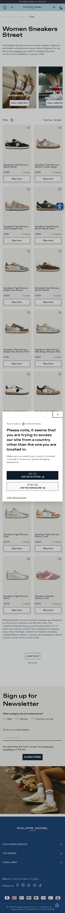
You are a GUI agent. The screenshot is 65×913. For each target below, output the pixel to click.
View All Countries (16, 497)
